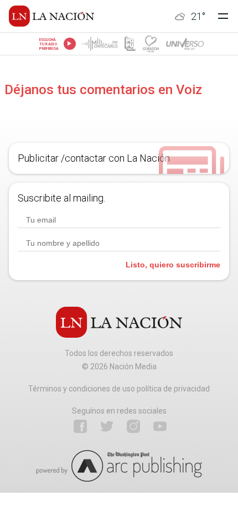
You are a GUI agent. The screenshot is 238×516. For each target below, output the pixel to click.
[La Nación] (51, 16)
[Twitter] (107, 426)
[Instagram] (133, 426)
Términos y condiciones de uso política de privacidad (119, 388)
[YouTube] (160, 426)
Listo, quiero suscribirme (173, 264)
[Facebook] (80, 426)
